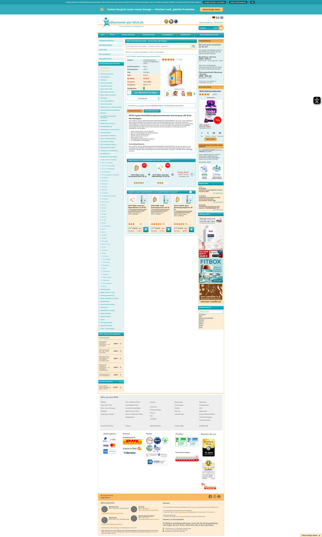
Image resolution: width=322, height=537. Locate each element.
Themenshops (179, 405)
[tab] (190, 192)
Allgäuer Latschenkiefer (206, 318)
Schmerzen (153, 407)
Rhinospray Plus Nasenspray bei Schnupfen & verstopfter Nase (104, 358)
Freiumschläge (179, 426)
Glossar (152, 413)
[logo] (123, 22)
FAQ (151, 416)
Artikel (203, 28)
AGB (200, 408)
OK (252, 2)
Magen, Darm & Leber (132, 411)
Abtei (200, 316)
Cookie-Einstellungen (205, 417)
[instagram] (215, 496)
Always (201, 323)
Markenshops (179, 402)
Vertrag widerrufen (204, 420)
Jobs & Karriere (179, 414)
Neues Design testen (211, 9)
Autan (200, 327)
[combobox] (159, 46)
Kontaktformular (204, 405)
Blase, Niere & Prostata (108, 408)
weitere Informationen (238, 2)
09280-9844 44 (105, 497)
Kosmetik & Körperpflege (132, 408)
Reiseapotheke (130, 417)
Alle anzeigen (104, 337)
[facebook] (211, 496)
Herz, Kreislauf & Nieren (132, 402)
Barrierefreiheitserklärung (207, 414)
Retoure (127, 426)
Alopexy (201, 321)
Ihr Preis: (181, 172)
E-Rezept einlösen (155, 410)
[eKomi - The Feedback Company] (166, 21)
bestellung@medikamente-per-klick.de (112, 513)
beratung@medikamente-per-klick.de (112, 524)
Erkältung (104, 411)
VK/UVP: (181, 174)
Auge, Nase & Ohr (106, 405)
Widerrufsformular (155, 426)
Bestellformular (203, 426)
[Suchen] (193, 46)
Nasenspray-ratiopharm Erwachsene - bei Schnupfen (104, 344)
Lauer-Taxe (194, 507)
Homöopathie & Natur (131, 405)
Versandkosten (182, 512)
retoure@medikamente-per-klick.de (148, 510)
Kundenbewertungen (152, 111)
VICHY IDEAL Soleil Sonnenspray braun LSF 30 (105, 387)
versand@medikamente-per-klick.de (148, 519)
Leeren (121, 381)
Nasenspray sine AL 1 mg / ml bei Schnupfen (104, 351)
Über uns (177, 411)
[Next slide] (194, 93)
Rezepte (152, 402)
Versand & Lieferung (107, 426)
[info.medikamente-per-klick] (219, 496)
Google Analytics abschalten (214, 2)
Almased (201, 320)
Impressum (202, 402)
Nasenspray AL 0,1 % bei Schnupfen (105, 375)
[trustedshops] (171, 21)
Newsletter (153, 419)
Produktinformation (134, 111)
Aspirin (201, 325)
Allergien (103, 402)
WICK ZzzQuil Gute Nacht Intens (210, 91)
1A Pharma (202, 314)
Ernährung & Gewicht (107, 414)
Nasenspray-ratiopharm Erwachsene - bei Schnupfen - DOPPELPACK (104, 367)
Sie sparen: (182, 176)
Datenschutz (203, 411)
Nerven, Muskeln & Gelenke (134, 414)
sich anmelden (140, 105)
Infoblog (177, 408)
